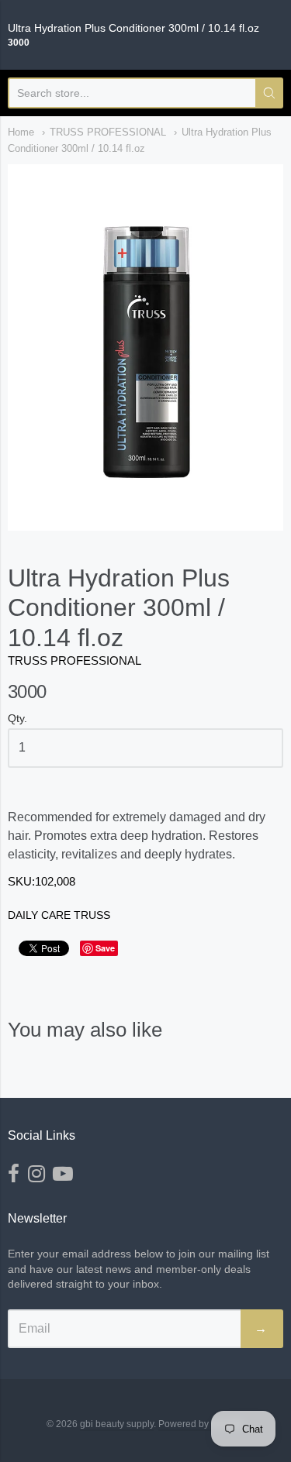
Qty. (17, 718)
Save (105, 948)
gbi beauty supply (117, 1424)
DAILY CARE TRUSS (59, 915)
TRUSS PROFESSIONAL (108, 132)
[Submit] (269, 92)
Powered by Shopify (200, 1424)
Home (21, 132)
